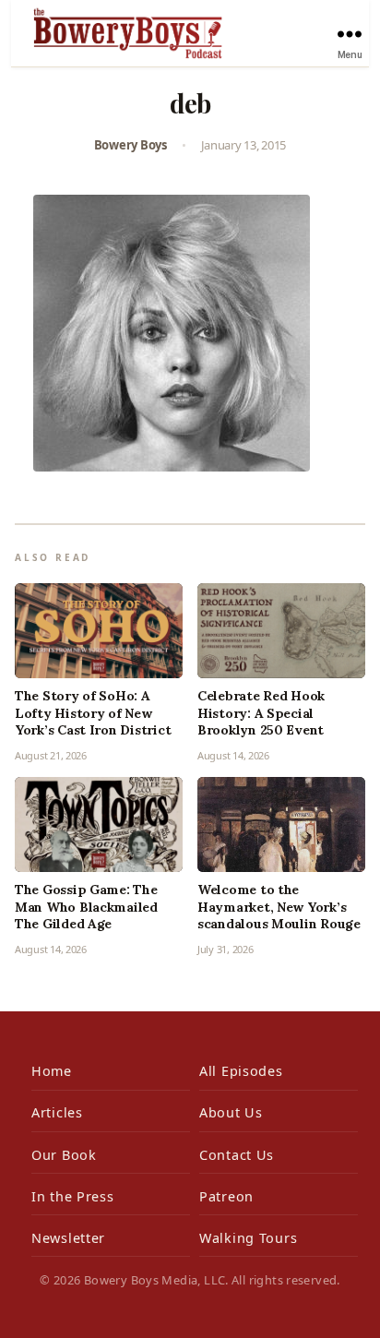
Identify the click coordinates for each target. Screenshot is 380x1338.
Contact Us (236, 1155)
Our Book (64, 1155)
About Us (231, 1112)
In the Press (72, 1196)
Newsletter (68, 1238)
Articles (57, 1112)
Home (51, 1071)
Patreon (226, 1196)
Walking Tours (248, 1238)
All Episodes (241, 1071)
